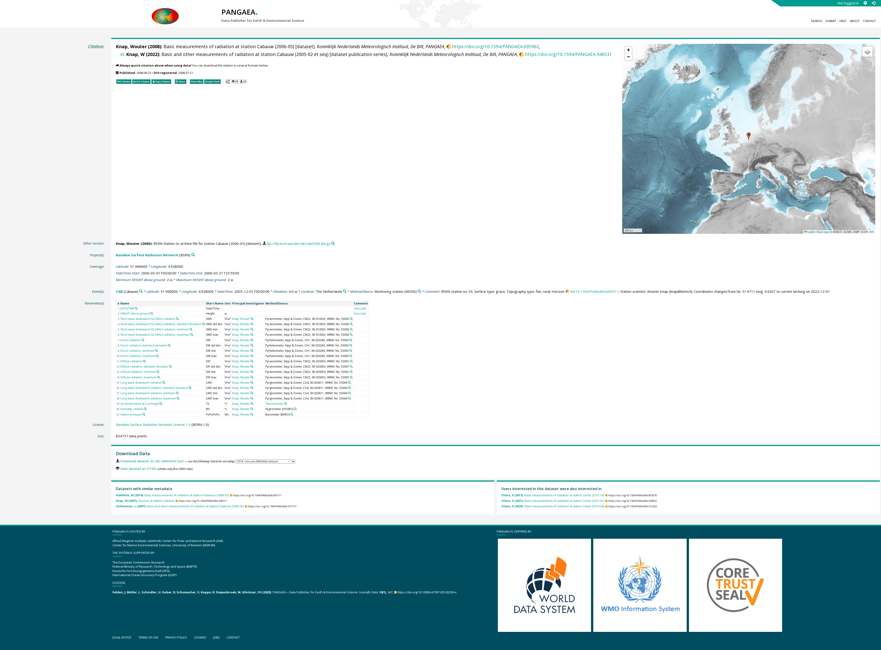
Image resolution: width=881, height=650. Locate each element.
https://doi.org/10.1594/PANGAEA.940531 (568, 54)
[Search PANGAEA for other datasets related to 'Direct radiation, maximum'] (157, 355)
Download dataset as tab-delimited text (152, 461)
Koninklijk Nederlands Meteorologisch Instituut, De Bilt (370, 46)
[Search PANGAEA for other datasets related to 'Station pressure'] (143, 414)
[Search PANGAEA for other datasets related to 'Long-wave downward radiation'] (163, 382)
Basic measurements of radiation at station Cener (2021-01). (553, 501)
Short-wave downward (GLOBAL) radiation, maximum (155, 335)
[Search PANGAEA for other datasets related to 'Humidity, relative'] (145, 408)
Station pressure (131, 414)
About (854, 21)
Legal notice (121, 637)
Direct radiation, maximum (137, 356)
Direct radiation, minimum (137, 351)
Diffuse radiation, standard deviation (144, 366)
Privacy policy (176, 637)
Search (816, 21)
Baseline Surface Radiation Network (147, 255)
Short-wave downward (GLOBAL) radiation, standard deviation (160, 324)
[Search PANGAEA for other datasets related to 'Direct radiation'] (143, 340)
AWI (871, 232)
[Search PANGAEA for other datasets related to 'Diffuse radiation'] (144, 361)
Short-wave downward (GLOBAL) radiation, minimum (154, 329)
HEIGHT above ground (135, 313)
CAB (119, 291)
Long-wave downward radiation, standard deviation (154, 388)
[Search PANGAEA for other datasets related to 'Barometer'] (291, 414)
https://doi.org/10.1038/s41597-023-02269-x (427, 592)
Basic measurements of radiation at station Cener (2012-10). (553, 495)
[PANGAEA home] (165, 11)
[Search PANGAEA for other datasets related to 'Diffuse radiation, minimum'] (157, 371)
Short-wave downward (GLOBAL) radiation (147, 319)
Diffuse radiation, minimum (138, 372)
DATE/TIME (127, 308)
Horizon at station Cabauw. (145, 501)
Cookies (200, 637)
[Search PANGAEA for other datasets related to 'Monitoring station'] (419, 291)
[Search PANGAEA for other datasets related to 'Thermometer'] (285, 403)
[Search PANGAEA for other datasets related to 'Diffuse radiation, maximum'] (158, 377)
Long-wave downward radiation (141, 383)
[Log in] (873, 3)
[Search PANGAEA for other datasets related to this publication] (333, 243)
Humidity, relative (131, 409)
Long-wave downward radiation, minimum (147, 393)
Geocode (360, 308)
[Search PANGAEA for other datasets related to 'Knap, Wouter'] (252, 318)
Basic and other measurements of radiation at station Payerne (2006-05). (180, 506)
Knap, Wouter (131, 46)
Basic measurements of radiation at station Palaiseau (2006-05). (172, 495)
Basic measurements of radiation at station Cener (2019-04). (553, 506)
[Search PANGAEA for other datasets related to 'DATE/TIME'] (136, 308)
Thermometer (274, 404)
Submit (830, 21)
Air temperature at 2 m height (139, 404)
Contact (869, 21)
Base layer (823, 232)
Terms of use (148, 637)
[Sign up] (865, 3)
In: (122, 54)
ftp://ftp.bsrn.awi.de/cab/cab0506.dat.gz (299, 243)
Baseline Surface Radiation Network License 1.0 (153, 424)
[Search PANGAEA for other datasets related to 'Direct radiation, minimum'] (156, 350)
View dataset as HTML (138, 468)
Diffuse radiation (131, 361)
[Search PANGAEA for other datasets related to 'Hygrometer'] (295, 408)
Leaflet (811, 232)
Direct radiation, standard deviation (143, 345)
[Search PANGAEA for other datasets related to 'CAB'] (141, 291)
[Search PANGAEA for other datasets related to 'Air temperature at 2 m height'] (160, 403)
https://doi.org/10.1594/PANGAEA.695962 (495, 46)
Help (842, 21)
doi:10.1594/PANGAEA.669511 (594, 291)
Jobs (216, 637)
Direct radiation (130, 340)
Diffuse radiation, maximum (138, 377)
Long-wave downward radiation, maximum (148, 398)
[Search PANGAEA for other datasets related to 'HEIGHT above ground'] (151, 313)
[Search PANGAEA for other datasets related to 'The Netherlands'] (344, 291)
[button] (748, 136)
